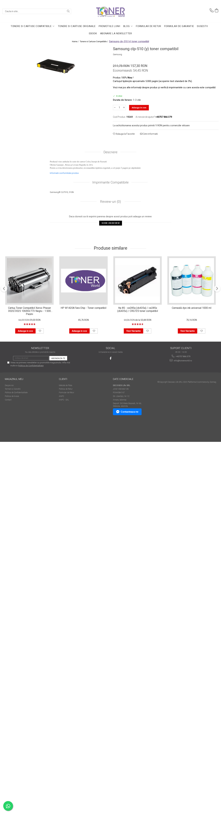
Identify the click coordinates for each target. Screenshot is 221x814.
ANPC (61, 396)
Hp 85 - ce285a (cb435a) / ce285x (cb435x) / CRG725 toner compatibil (137, 309)
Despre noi (9, 385)
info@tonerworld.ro (182, 360)
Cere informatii (150, 134)
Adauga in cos (139, 107)
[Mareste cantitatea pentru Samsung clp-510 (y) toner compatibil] (124, 107)
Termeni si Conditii (13, 389)
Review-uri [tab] (110, 202)
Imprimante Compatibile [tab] (110, 182)
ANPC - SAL (64, 400)
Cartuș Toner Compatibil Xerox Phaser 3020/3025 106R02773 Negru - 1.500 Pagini (29, 310)
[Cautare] (68, 11)
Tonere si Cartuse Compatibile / (94, 41)
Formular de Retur (148, 26)
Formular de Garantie (179, 26)
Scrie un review (111, 223)
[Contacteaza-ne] (212, 10)
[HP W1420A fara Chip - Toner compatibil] (83, 280)
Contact (8, 400)
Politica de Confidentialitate (31, 365)
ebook (93, 33)
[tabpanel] (55, 67)
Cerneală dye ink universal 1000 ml (191, 307)
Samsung (117, 54)
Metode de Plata (65, 385)
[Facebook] (110, 358)
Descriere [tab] (110, 152)
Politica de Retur (65, 389)
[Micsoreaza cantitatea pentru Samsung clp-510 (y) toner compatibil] (114, 107)
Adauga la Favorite (125, 134)
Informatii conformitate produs (64, 173)
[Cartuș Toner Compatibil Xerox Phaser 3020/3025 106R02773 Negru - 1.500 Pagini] (29, 280)
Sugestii (202, 26)
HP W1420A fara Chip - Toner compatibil (83, 307)
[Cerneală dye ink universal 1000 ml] (191, 280)
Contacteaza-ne (129, 411)
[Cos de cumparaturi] (217, 10)
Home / (75, 41)
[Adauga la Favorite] (40, 331)
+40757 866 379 (182, 356)
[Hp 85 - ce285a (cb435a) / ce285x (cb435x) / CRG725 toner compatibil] (137, 280)
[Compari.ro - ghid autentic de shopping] (16, 429)
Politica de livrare (12, 396)
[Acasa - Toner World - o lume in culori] (110, 11)
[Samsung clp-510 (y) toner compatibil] (55, 67)
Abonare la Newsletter (116, 33)
